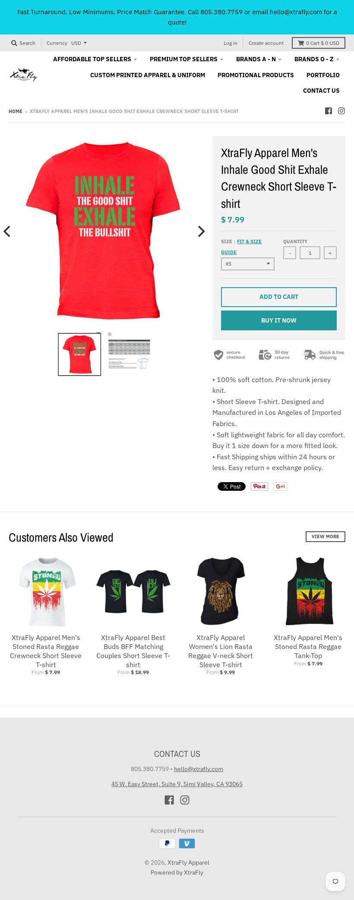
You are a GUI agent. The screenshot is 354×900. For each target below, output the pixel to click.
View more (325, 536)
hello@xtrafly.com (198, 769)
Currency (57, 43)
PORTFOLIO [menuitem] (323, 75)
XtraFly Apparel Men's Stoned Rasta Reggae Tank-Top (308, 646)
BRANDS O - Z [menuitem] (314, 59)
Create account (266, 43)
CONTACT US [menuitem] (321, 90)
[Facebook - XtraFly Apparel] (328, 111)
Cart (322, 43)
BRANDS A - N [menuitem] (256, 59)
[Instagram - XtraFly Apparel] (341, 111)
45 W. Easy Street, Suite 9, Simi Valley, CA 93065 (177, 784)
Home (15, 111)
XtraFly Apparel (188, 862)
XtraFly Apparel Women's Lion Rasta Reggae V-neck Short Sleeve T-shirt (220, 650)
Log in (230, 43)
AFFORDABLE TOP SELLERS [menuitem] (92, 59)
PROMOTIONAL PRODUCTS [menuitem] (256, 75)
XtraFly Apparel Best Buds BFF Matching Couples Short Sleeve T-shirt (133, 650)
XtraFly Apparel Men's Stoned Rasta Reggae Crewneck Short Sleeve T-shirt (46, 650)
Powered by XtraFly (177, 872)
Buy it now (279, 320)
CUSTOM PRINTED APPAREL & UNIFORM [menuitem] (147, 75)
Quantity (295, 241)
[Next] (200, 231)
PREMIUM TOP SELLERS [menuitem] (184, 59)
